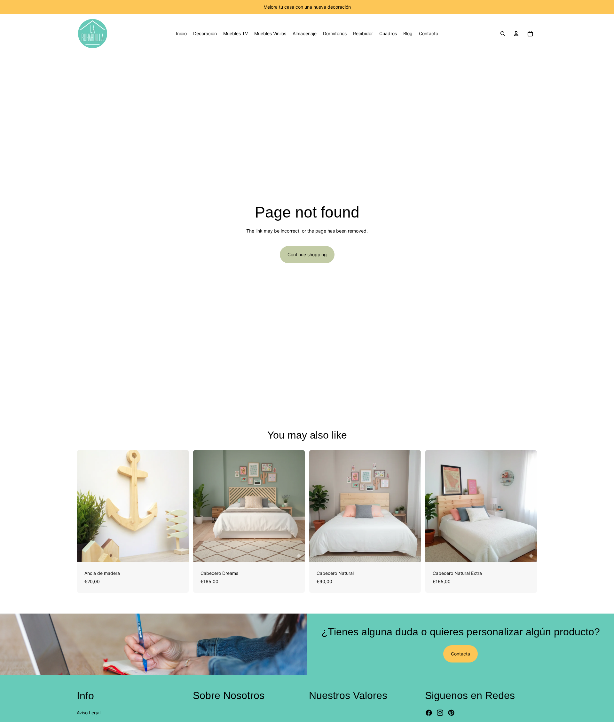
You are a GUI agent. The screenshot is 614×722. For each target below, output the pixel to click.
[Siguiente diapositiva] (179, 506)
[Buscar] (503, 34)
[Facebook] (429, 713)
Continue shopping (307, 254)
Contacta (460, 653)
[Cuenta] (516, 34)
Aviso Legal (88, 712)
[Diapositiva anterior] (86, 506)
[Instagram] (440, 713)
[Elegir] (179, 552)
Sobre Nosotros (228, 695)
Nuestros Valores (348, 695)
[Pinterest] (451, 713)
